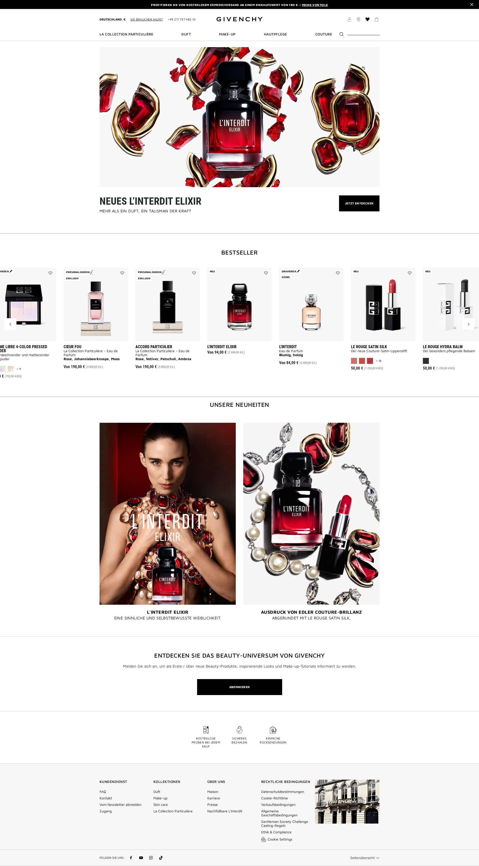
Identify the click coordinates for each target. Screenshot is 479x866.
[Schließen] (472, 4)
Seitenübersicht (362, 858)
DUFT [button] (186, 34)
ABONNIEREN (239, 687)
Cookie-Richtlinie (274, 798)
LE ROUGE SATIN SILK (369, 346)
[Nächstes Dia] (469, 324)
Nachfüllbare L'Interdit (224, 811)
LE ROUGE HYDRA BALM (443, 346)
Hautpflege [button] (275, 34)
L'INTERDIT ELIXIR (222, 346)
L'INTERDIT (288, 346)
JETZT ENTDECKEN (359, 206)
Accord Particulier (153, 346)
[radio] (11, 369)
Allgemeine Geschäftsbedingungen (279, 813)
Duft (156, 792)
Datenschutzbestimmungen (282, 792)
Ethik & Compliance (276, 832)
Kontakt (106, 798)
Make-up (160, 798)
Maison (212, 792)
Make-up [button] (227, 34)
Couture (323, 34)
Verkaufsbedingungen (279, 805)
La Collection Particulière (173, 811)
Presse (212, 805)
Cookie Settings (280, 839)
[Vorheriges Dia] (10, 324)
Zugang (106, 811)
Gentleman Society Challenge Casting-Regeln (284, 824)
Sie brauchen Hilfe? (146, 19)
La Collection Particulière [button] (126, 34)
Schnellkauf (100, 333)
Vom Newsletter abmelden (120, 805)
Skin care (160, 805)
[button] (350, 20)
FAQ (103, 792)
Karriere (213, 798)
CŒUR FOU (72, 346)
